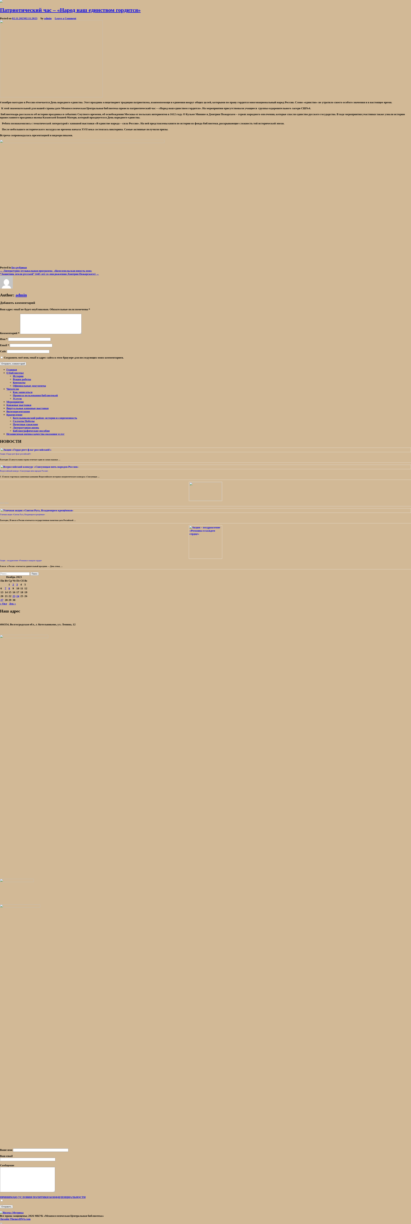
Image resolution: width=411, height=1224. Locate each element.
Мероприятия (15, 401)
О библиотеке (15, 372)
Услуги (17, 398)
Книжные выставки (18, 405)
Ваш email (6, 1156)
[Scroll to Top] (1, 1223)
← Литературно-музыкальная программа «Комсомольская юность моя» (46, 270)
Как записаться (22, 392)
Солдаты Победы (24, 421)
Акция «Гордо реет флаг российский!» (15, 454)
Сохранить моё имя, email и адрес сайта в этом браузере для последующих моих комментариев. (64, 357)
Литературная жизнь (26, 427)
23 (14, 596)
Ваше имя (6, 1149)
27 (1, 600)
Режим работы (22, 379)
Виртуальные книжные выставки (27, 408)
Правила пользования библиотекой (35, 395)
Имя (4, 339)
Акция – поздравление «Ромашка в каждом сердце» (21, 560)
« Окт (3, 603)
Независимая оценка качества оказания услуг (35, 434)
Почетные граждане (25, 424)
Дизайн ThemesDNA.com (15, 1219)
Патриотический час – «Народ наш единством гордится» (70, 10)
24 (17, 596)
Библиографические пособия (31, 430)
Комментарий (9, 333)
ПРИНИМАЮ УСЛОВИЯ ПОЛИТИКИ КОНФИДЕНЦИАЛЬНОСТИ (43, 1197)
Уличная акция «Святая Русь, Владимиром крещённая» (22, 514)
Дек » (12, 603)
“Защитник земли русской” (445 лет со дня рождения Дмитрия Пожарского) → (49, 274)
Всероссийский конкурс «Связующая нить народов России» (24, 471)
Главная (11, 369)
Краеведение (14, 414)
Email (4, 345)
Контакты (19, 382)
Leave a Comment (65, 18)
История (18, 376)
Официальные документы (29, 385)
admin (48, 18)
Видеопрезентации (18, 411)
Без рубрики (19, 267)
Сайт (3, 351)
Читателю (12, 389)
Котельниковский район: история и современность (45, 417)
